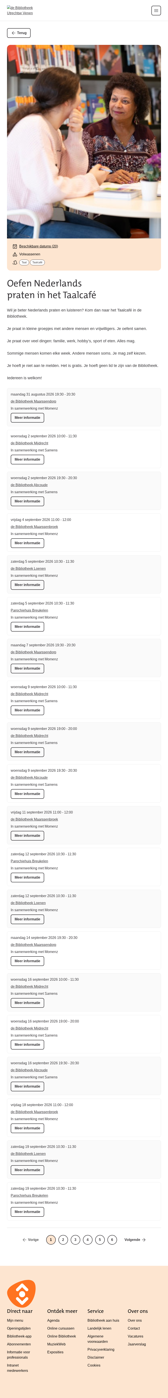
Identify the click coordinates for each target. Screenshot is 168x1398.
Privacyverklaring (101, 1349)
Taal (24, 262)
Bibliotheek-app (19, 1336)
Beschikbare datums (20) (38, 246)
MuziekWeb (56, 1344)
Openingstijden (19, 1328)
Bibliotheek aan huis (103, 1320)
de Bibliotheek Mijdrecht (29, 443)
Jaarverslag (137, 1344)
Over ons (135, 1320)
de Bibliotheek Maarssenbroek (34, 527)
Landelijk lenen (99, 1328)
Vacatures (135, 1336)
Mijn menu (15, 1320)
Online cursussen (60, 1328)
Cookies (94, 1365)
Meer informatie (27, 418)
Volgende (132, 1240)
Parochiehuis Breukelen (29, 610)
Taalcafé (37, 262)
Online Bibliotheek (61, 1336)
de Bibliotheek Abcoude (29, 485)
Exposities (55, 1352)
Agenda (53, 1320)
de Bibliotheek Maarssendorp (33, 401)
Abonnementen (19, 1344)
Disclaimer (96, 1357)
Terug (22, 33)
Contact (134, 1328)
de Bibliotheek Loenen (28, 568)
